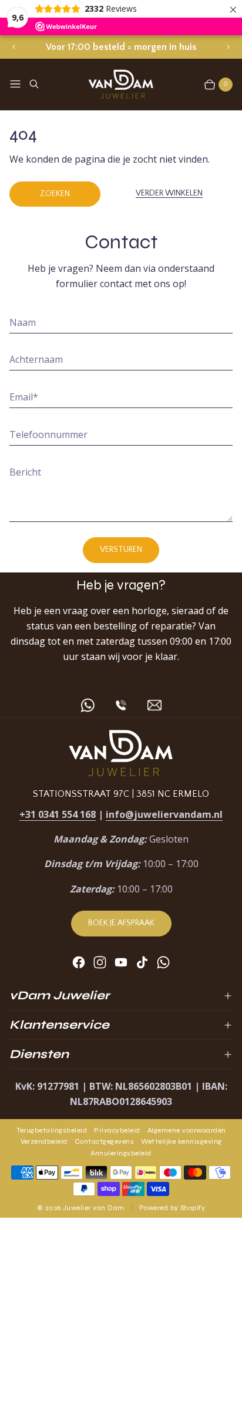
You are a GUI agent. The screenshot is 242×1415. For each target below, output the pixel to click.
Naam (22, 322)
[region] (121, 47)
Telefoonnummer (48, 434)
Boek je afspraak (121, 923)
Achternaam (36, 359)
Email (23, 396)
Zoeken (55, 193)
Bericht (25, 472)
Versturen (121, 549)
